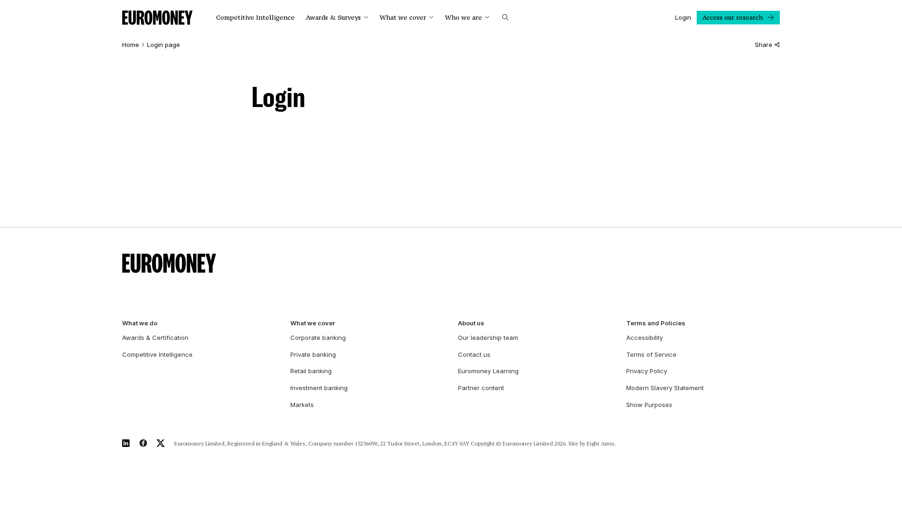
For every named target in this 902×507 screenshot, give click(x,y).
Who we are (463, 17)
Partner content (481, 388)
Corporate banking (318, 337)
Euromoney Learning (488, 371)
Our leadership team (488, 337)
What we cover (403, 17)
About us (471, 323)
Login (683, 17)
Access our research (732, 17)
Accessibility (644, 337)
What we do (139, 323)
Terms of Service (651, 354)
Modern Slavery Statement (665, 388)
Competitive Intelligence (255, 17)
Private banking (313, 354)
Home (130, 44)
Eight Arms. (601, 443)
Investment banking (319, 388)
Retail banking (311, 371)
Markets (302, 404)
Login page (163, 44)
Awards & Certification (155, 337)
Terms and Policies (655, 323)
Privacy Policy (646, 371)
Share (763, 44)
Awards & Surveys (333, 17)
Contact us (474, 354)
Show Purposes (649, 404)
